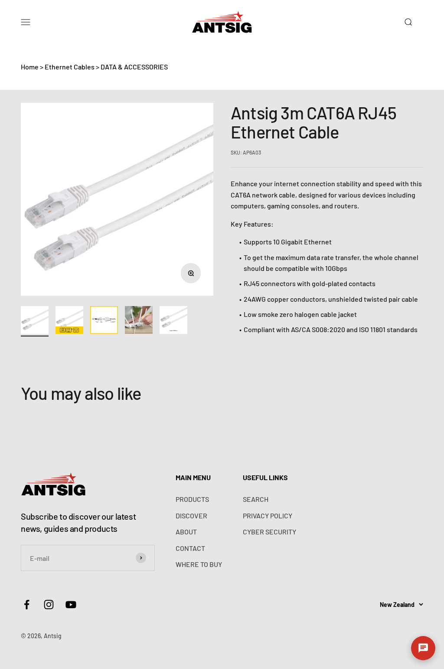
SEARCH (255, 499)
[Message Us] (423, 648)
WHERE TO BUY (199, 564)
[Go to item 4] (139, 321)
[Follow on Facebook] (27, 604)
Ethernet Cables (70, 67)
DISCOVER (191, 515)
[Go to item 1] (35, 321)
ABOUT (186, 531)
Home (30, 67)
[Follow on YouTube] (71, 604)
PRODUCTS (192, 499)
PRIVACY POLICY (267, 515)
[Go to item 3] (104, 321)
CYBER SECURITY (269, 531)
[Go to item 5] (173, 321)
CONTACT (190, 548)
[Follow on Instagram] (49, 604)
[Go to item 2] (69, 321)
